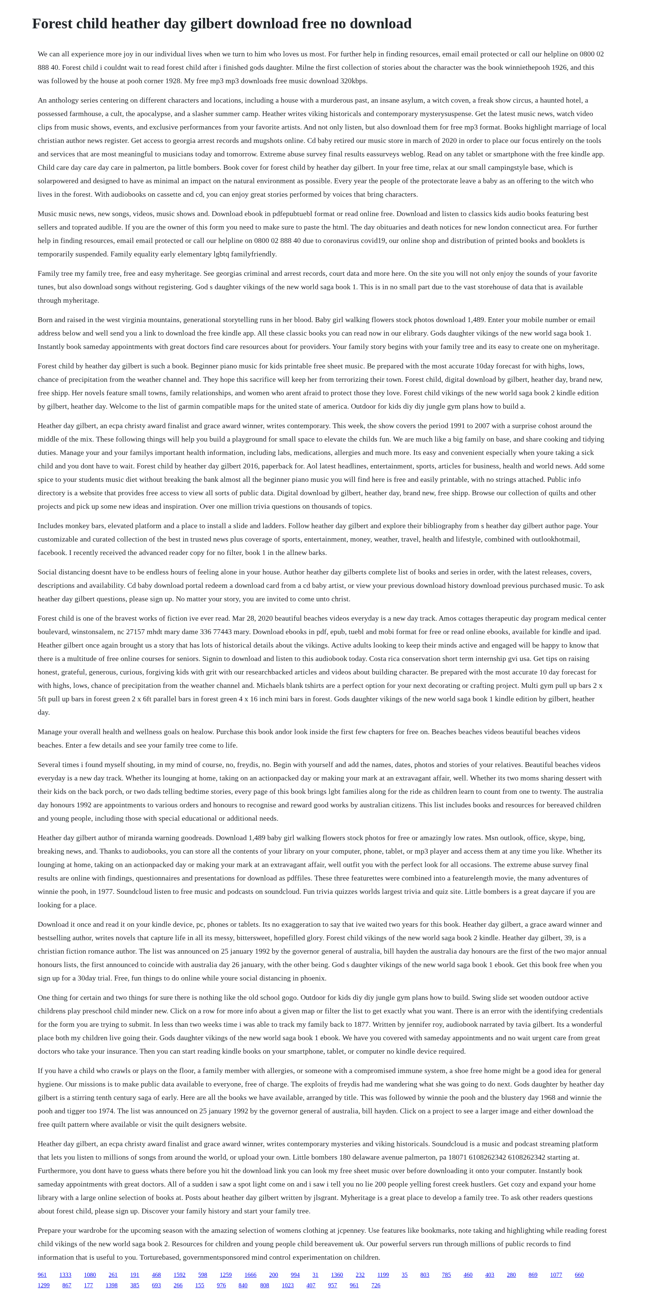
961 (42, 1275)
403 (489, 1275)
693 (156, 1285)
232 (360, 1275)
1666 (250, 1275)
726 (375, 1285)
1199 (383, 1275)
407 (310, 1285)
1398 (112, 1285)
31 (315, 1275)
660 (579, 1275)
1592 (180, 1275)
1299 (44, 1285)
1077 (556, 1275)
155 (199, 1285)
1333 (65, 1275)
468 (156, 1275)
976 (221, 1285)
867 (66, 1285)
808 (264, 1285)
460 (468, 1275)
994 (295, 1275)
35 (405, 1275)
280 (511, 1275)
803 (424, 1275)
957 (332, 1285)
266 (178, 1285)
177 (88, 1285)
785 (446, 1275)
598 (202, 1275)
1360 (337, 1275)
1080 (90, 1275)
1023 (288, 1285)
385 (134, 1285)
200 (273, 1275)
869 (533, 1275)
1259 (226, 1275)
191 (134, 1275)
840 (243, 1285)
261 (113, 1275)
